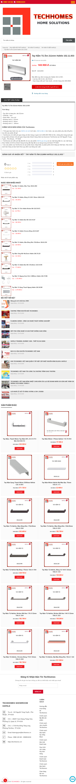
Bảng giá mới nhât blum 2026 (20, 301)
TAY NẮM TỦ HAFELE (34, 47)
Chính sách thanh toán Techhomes (43, 759)
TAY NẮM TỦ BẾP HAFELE (48, 47)
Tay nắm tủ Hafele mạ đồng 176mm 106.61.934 (19, 570)
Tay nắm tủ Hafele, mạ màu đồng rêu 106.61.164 (56, 657)
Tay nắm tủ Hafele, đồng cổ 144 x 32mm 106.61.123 (28, 197)
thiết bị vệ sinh (25, 131)
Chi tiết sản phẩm (11, 100)
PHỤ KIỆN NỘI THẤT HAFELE (18, 47)
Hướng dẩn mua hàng (41, 93)
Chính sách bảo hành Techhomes (43, 766)
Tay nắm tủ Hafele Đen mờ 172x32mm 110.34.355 (27, 265)
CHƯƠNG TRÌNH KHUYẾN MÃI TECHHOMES (24, 311)
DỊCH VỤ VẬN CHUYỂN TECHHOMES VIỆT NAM (25, 351)
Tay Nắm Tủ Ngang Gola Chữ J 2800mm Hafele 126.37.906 (29, 276)
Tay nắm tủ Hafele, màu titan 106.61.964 (24, 186)
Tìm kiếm (69, 40)
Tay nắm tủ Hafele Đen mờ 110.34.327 (23, 220)
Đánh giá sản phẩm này (65, 164)
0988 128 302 (8, 2)
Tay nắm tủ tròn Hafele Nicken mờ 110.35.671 (26, 208)
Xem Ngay (19, 448)
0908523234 (20, 2)
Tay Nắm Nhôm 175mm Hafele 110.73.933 (56, 439)
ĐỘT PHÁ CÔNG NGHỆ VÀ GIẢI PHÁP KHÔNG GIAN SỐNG (29, 331)
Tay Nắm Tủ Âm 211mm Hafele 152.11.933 (15, 49)
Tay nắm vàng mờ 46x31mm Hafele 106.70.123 (26, 253)
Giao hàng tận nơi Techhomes (43, 773)
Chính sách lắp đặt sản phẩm (43, 718)
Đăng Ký (38, 691)
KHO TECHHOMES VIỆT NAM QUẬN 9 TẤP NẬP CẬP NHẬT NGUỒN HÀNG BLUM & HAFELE (39, 361)
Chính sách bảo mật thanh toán (43, 742)
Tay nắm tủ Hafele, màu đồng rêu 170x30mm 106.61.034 (29, 242)
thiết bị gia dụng (42, 141)
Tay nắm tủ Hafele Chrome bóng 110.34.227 (25, 231)
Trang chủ (5, 47)
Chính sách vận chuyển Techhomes (43, 725)
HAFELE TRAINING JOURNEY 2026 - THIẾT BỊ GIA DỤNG (28, 341)
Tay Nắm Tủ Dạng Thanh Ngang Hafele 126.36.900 (27, 287)
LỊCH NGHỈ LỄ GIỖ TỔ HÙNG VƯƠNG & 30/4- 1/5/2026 (27, 391)
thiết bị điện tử (41, 131)
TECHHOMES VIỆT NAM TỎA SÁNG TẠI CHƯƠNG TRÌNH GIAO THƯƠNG (33, 371)
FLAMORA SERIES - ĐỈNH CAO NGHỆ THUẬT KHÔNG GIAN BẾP (30, 321)
